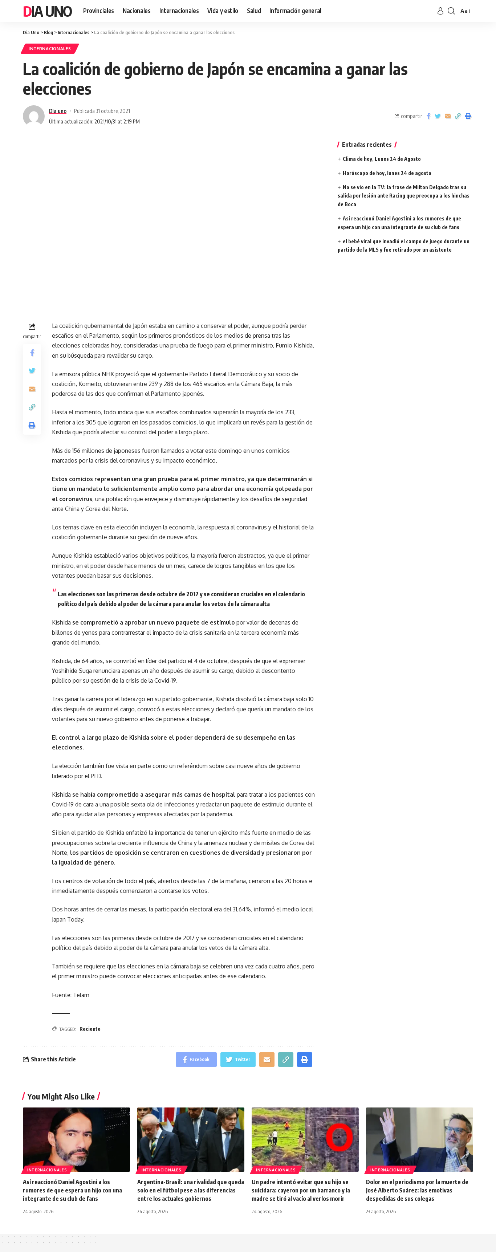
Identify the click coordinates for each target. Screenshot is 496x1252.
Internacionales (50, 48)
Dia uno (57, 110)
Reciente (90, 1029)
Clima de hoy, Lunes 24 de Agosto (382, 159)
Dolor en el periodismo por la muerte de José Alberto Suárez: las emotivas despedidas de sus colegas (417, 1190)
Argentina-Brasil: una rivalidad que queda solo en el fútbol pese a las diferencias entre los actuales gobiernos (190, 1190)
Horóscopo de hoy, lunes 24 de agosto (387, 173)
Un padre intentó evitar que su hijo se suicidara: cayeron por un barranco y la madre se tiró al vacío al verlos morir (301, 1190)
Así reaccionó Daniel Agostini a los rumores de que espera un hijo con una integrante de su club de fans (72, 1190)
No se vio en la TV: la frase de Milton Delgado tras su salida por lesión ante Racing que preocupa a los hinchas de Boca (403, 196)
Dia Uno (47, 11)
